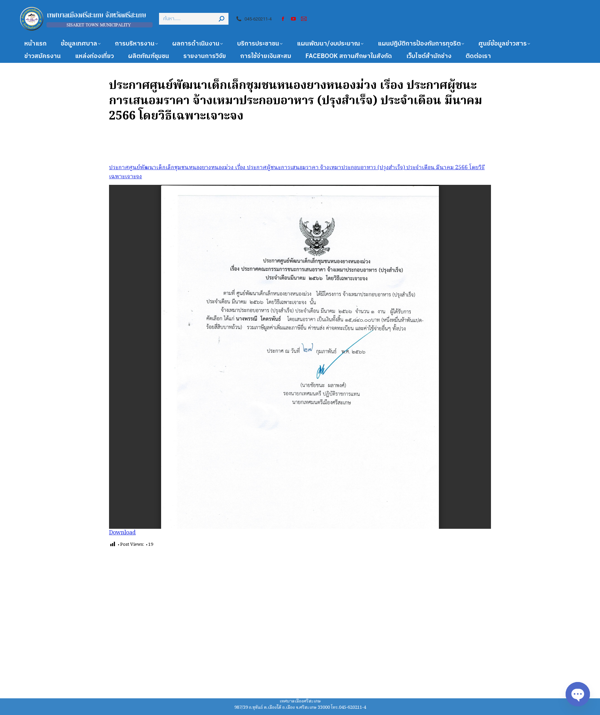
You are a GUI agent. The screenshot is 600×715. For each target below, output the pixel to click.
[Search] (221, 19)
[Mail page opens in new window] (303, 18)
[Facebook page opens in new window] (283, 18)
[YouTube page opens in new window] (293, 18)
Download (122, 532)
